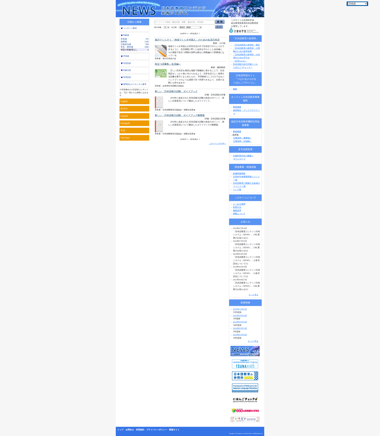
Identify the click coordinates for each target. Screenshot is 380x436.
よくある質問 (239, 204)
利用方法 (237, 207)
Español (124, 116)
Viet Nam (125, 137)
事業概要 (237, 107)
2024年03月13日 (240, 328)
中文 (123, 130)
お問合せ (130, 430)
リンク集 (237, 189)
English (124, 101)
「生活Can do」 (240, 61)
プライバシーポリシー (156, 430)
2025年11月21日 (240, 309)
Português (125, 123)
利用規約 (140, 430)
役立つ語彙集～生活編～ (168, 64)
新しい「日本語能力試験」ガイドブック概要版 (180, 115)
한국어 (124, 108)
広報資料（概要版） (242, 138)
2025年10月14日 (240, 315)
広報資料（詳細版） (242, 141)
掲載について (239, 213)
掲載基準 (237, 210)
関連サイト (174, 430)
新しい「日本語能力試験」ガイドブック (176, 91)
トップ (120, 430)
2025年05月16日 (240, 322)
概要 (235, 89)
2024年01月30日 (240, 335)
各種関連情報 (238, 173)
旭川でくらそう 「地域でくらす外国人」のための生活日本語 (187, 40)
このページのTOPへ (217, 143)
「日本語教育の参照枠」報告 (246, 45)
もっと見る (253, 295)
